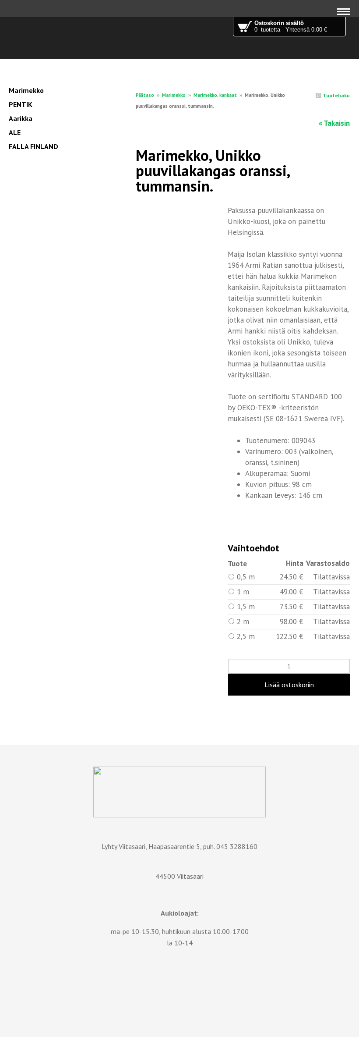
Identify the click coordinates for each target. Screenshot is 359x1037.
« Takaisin (334, 123)
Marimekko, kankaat (215, 95)
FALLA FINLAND (33, 146)
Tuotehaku (335, 95)
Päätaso (145, 95)
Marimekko (174, 95)
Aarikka (20, 118)
